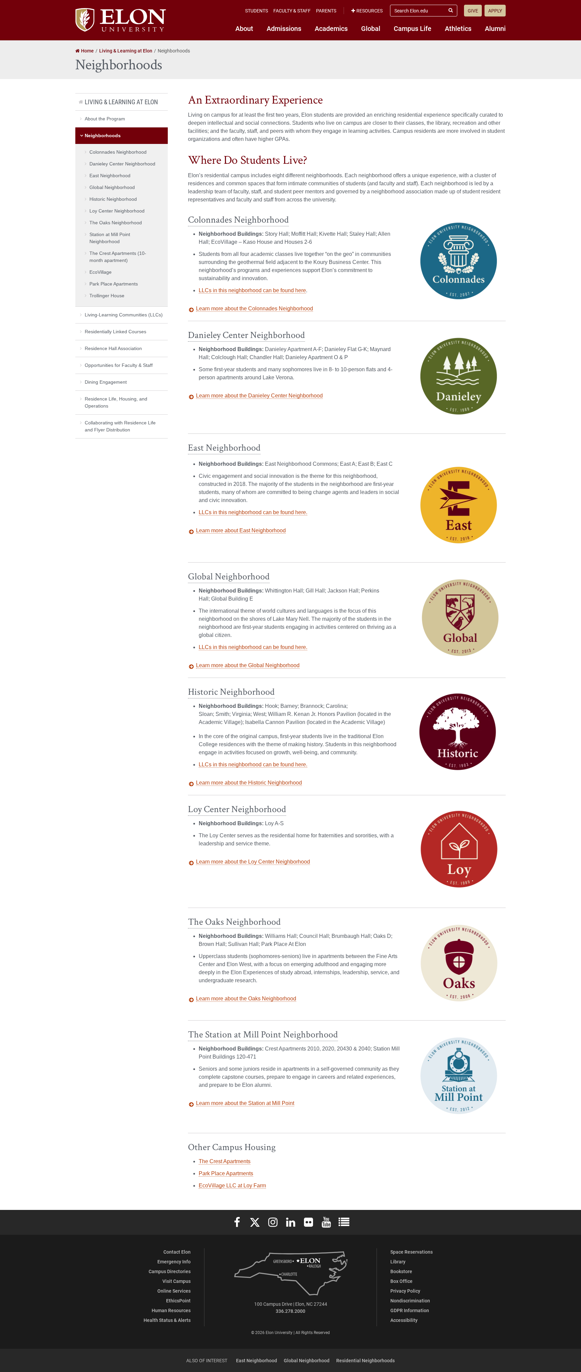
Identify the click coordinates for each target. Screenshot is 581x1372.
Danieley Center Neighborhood (246, 335)
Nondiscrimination (410, 1300)
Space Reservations (411, 1252)
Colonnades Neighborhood (238, 220)
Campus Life (412, 28)
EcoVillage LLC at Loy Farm (232, 1185)
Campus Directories (170, 1271)
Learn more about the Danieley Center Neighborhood (259, 395)
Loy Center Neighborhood (237, 809)
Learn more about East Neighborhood (241, 530)
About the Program (105, 118)
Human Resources (171, 1310)
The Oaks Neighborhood (234, 922)
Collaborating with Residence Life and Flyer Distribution (120, 426)
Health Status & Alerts (167, 1320)
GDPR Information (409, 1310)
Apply (495, 10)
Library (397, 1261)
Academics (331, 28)
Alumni (495, 28)
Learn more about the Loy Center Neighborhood (253, 862)
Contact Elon (177, 1252)
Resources (369, 10)
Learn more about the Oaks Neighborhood (246, 998)
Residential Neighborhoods (365, 1360)
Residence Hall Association (113, 348)
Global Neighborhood (229, 576)
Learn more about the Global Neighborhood (248, 665)
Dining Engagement (106, 382)
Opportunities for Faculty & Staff (119, 365)
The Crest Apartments (224, 1161)
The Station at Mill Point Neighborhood (263, 1034)
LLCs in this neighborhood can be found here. (253, 512)
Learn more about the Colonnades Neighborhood (254, 308)
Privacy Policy (405, 1291)
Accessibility (404, 1320)
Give (473, 10)
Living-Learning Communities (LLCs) (124, 314)
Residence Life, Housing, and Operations (116, 402)
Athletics (458, 28)
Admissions (284, 28)
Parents (326, 10)
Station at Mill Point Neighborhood (109, 238)
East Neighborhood (224, 448)
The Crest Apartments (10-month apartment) (117, 257)
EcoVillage (100, 272)
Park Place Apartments (226, 1173)
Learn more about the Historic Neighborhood (249, 783)
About (244, 28)
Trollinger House (106, 295)
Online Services (174, 1291)
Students (256, 10)
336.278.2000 (290, 1311)
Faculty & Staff (292, 10)
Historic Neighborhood (231, 692)
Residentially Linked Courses (115, 331)
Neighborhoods (103, 135)
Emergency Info (174, 1261)
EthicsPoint (178, 1300)
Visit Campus (176, 1281)
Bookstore (401, 1271)
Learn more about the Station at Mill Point (245, 1103)
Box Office (401, 1281)
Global (370, 28)
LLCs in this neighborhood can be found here (252, 290)
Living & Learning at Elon (121, 102)
